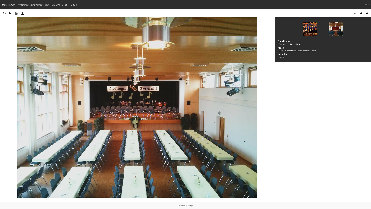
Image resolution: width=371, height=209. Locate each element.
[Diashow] (10, 13)
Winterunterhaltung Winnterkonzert (33, 4)
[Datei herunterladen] (22, 13)
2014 (14, 4)
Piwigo (190, 205)
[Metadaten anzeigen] (16, 13)
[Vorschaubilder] (355, 13)
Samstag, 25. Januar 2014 (289, 44)
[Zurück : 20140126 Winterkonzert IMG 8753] (361, 13)
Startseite (6, 4)
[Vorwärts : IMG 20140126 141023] (367, 13)
